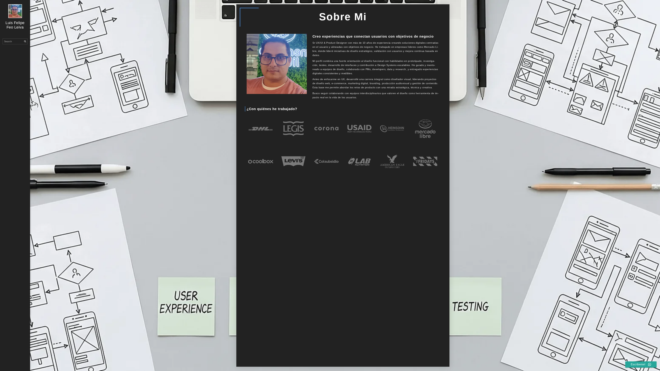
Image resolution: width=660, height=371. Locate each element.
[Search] (25, 41)
